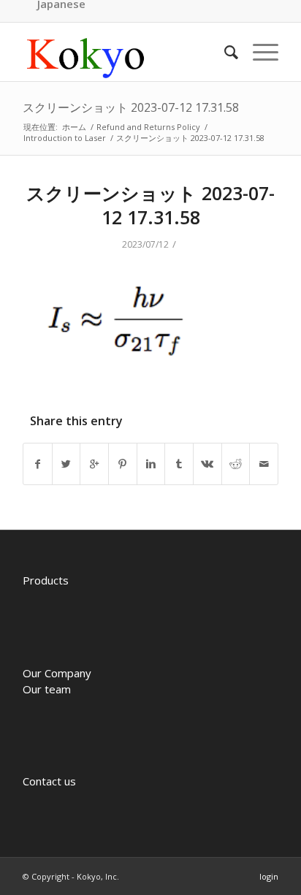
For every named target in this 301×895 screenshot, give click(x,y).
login (268, 876)
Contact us (49, 781)
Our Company (57, 673)
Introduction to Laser (64, 137)
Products (46, 580)
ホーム (74, 126)
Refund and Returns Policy (148, 126)
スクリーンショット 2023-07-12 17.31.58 (131, 107)
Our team (47, 689)
